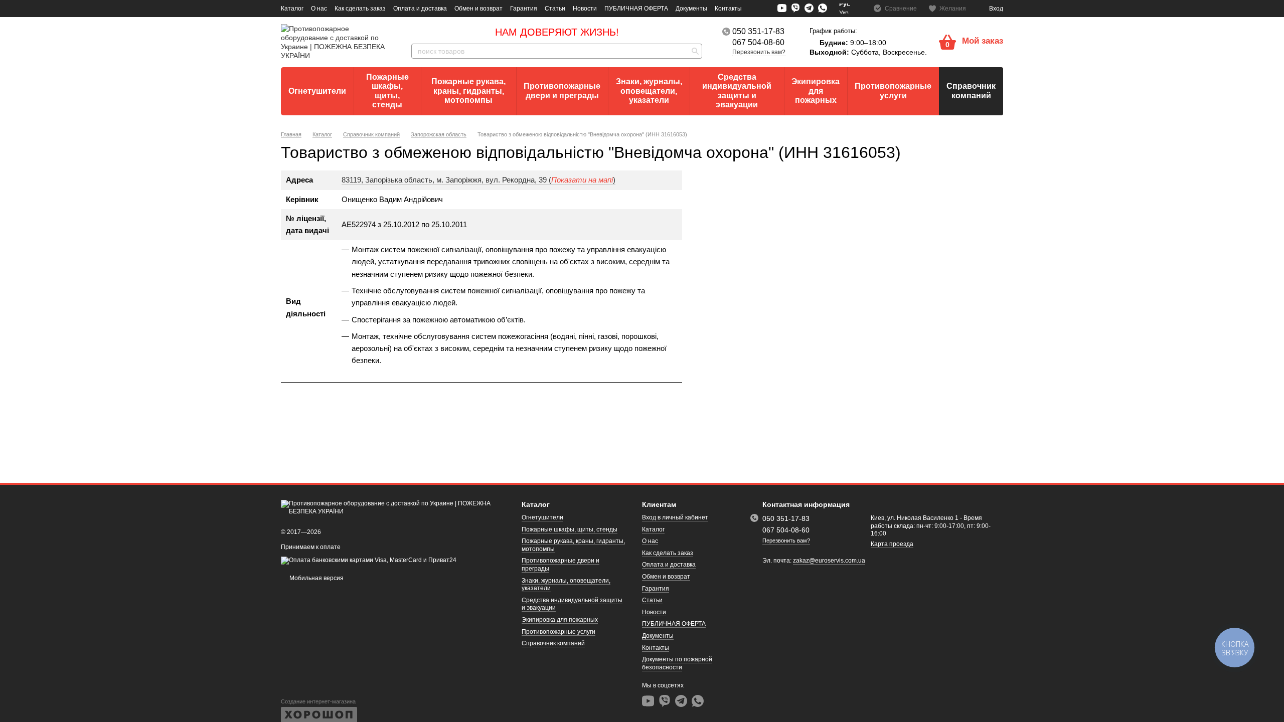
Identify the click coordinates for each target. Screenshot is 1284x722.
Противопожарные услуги (893, 90)
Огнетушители (317, 91)
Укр (844, 13)
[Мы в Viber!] (795, 8)
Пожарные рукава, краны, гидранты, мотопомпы (468, 90)
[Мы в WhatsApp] (822, 9)
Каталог (292, 8)
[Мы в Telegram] (809, 9)
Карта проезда (892, 544)
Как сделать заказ (360, 8)
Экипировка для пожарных (815, 90)
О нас (319, 8)
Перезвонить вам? (758, 52)
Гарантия (523, 8)
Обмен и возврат (478, 8)
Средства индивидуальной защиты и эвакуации (736, 91)
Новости (585, 8)
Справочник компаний (971, 90)
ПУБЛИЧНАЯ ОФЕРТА (636, 8)
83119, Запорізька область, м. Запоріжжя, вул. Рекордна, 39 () (478, 179)
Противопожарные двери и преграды (562, 90)
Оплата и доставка (420, 8)
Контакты (728, 8)
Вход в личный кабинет (675, 517)
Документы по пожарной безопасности (677, 663)
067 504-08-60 (758, 43)
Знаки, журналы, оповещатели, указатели (649, 90)
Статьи (555, 8)
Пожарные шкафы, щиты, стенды (387, 91)
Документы (691, 8)
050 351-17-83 (758, 32)
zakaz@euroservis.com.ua (829, 560)
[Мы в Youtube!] (781, 8)
